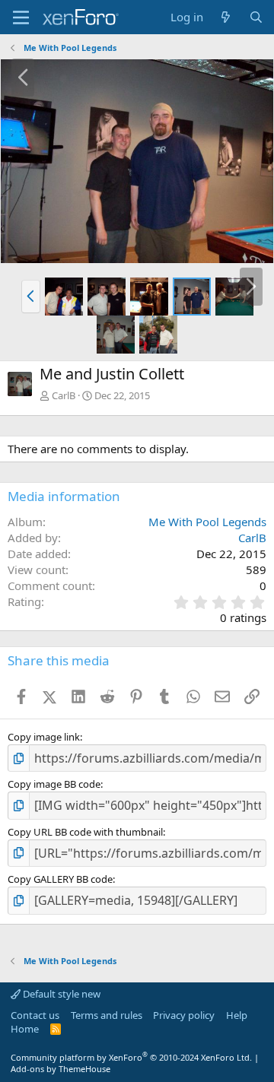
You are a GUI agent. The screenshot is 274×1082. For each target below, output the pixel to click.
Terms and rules (106, 1015)
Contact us (35, 1015)
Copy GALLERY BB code (60, 879)
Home (25, 1029)
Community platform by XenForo (131, 1057)
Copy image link (44, 737)
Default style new (60, 994)
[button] (30, 296)
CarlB (63, 395)
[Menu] (21, 17)
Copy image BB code (54, 784)
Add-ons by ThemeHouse (60, 1068)
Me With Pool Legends (207, 521)
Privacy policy (184, 1015)
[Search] (256, 17)
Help (236, 1015)
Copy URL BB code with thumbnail (85, 832)
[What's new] (226, 17)
